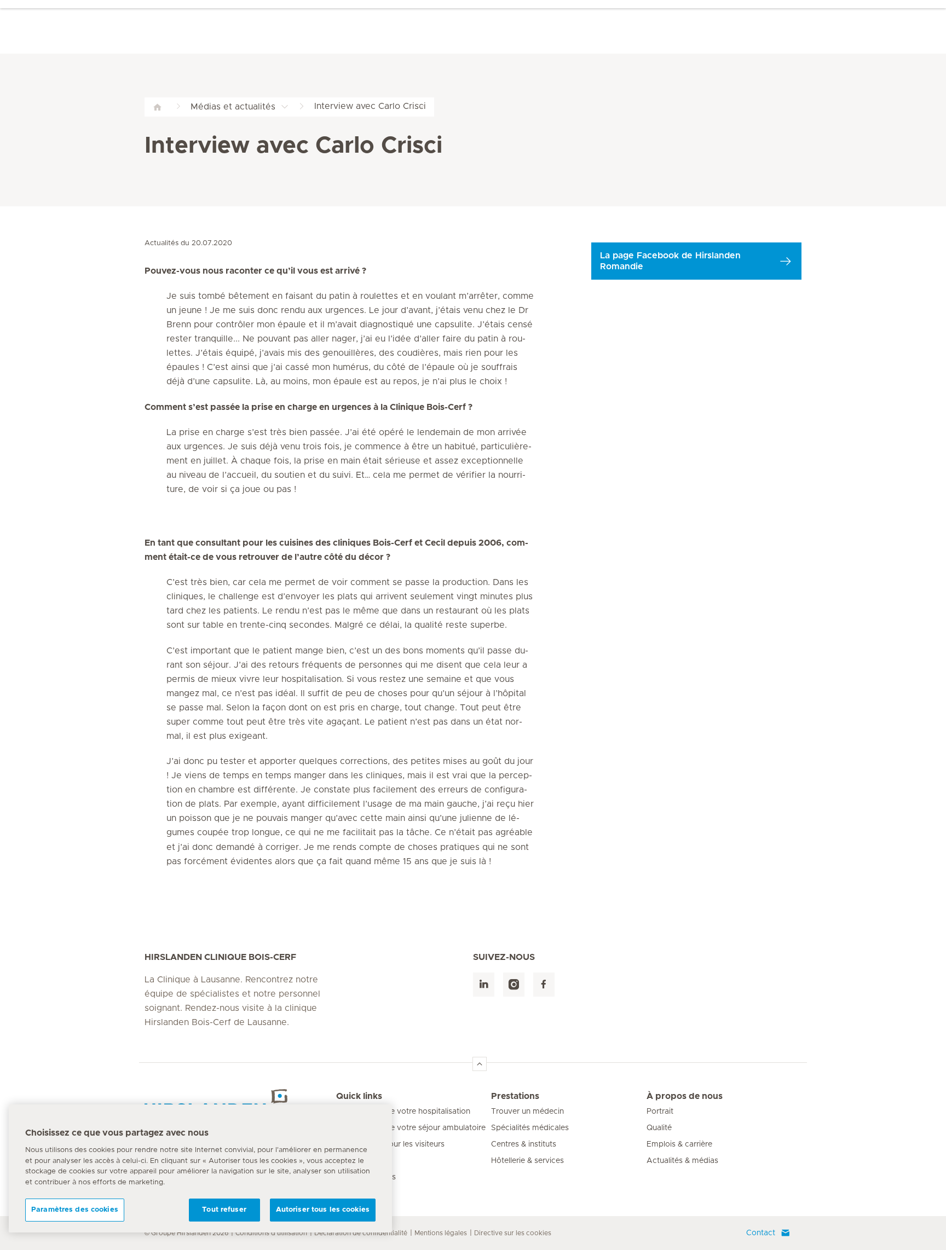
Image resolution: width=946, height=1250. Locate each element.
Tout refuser (224, 1209)
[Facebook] (544, 985)
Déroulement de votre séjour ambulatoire (411, 1128)
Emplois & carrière (679, 1144)
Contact (760, 1233)
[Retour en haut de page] (479, 1063)
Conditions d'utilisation (271, 1233)
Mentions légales (440, 1233)
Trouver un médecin (527, 1111)
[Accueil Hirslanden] (240, 1102)
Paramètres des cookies (74, 1209)
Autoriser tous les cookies (323, 1209)
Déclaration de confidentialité (360, 1233)
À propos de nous (685, 1096)
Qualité (659, 1128)
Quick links (359, 1096)
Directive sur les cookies (512, 1233)
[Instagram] (513, 985)
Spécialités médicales (530, 1128)
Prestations (515, 1096)
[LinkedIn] (483, 985)
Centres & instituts (523, 1144)
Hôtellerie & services (527, 1161)
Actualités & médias (682, 1161)
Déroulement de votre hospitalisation (403, 1111)
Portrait (660, 1111)
